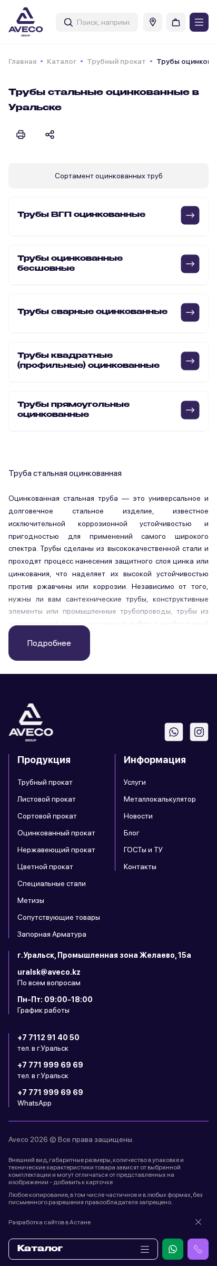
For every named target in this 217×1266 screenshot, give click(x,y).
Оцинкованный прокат (56, 833)
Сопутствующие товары (58, 917)
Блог (132, 833)
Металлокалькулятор (160, 799)
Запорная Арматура (51, 934)
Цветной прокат (45, 866)
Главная (22, 61)
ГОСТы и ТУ (143, 849)
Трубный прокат (116, 61)
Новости (138, 816)
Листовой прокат (46, 799)
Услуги (135, 782)
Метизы (30, 900)
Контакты (140, 866)
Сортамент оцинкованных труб (109, 176)
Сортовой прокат (47, 816)
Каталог (61, 61)
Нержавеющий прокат (56, 849)
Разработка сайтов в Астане (49, 1222)
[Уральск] (152, 22)
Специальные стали (51, 883)
